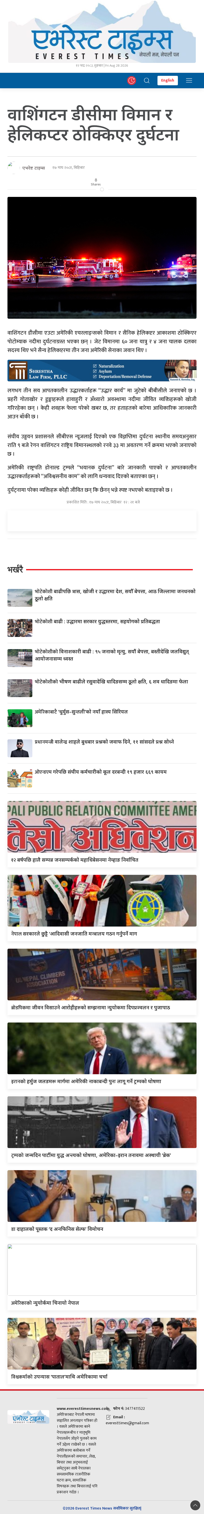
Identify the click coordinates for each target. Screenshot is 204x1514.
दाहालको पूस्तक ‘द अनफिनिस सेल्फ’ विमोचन (57, 1229)
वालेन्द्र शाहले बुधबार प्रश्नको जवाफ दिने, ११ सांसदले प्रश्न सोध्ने (104, 741)
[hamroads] (102, 370)
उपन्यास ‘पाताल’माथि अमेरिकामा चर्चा (59, 1376)
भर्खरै (15, 569)
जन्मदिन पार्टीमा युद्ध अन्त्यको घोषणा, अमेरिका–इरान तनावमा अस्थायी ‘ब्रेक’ (91, 1155)
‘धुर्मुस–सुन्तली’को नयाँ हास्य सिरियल (81, 711)
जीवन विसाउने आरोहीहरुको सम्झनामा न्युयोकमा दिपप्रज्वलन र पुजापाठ (90, 1007)
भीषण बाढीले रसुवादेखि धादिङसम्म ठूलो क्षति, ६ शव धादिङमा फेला (111, 681)
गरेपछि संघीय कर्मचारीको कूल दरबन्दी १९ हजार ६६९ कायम (101, 771)
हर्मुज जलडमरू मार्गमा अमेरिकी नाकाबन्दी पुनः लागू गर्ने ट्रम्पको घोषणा (86, 1081)
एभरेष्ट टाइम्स (33, 168)
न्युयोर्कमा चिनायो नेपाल (45, 1302)
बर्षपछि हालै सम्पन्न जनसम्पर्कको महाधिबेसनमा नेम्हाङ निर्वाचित (74, 859)
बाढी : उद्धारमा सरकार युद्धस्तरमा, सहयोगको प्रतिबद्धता (97, 621)
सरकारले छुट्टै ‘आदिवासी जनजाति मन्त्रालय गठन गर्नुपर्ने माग (74, 933)
